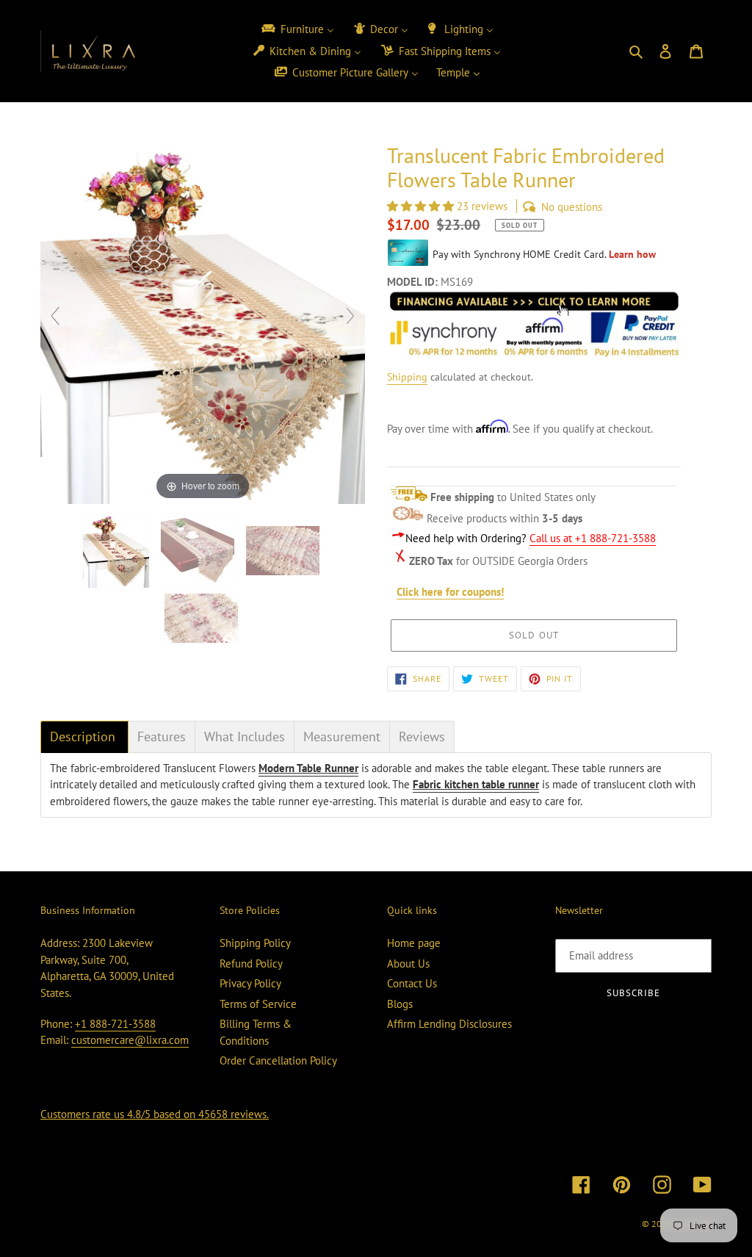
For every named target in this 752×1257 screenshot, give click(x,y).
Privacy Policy (250, 983)
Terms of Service (258, 1004)
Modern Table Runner (308, 768)
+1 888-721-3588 (115, 1024)
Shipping (407, 376)
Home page (414, 943)
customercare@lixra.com (130, 1040)
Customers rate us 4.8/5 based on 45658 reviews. (154, 1114)
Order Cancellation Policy (278, 1060)
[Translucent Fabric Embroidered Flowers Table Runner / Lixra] (117, 551)
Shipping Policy (255, 943)
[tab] (84, 737)
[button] (422, 206)
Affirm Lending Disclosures (449, 1024)
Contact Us (412, 983)
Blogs (400, 1004)
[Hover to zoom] (202, 322)
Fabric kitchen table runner (476, 784)
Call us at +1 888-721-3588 (592, 538)
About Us (408, 963)
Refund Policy (251, 963)
